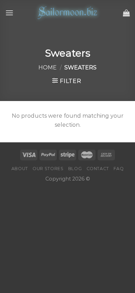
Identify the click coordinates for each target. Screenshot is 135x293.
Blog (75, 168)
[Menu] (9, 12)
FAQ (119, 168)
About (19, 168)
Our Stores (48, 168)
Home (47, 67)
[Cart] (126, 12)
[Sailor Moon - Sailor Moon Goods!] (67, 12)
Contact (98, 168)
